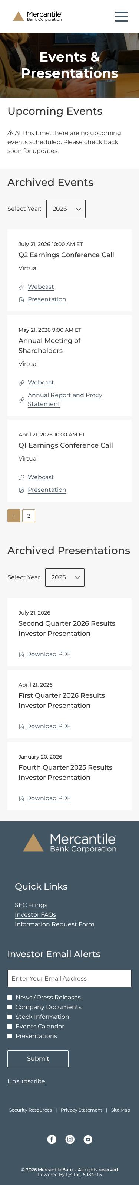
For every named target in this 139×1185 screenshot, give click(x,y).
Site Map (120, 1110)
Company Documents (49, 1007)
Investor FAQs (47, 915)
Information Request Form (66, 924)
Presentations (36, 1036)
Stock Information (42, 1017)
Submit (38, 1058)
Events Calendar (40, 1026)
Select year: (24, 208)
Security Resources (30, 1110)
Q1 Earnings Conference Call (66, 445)
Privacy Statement (81, 1110)
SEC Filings (43, 905)
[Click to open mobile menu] (121, 16)
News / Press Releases (48, 998)
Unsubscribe (26, 1081)
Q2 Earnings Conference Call (66, 255)
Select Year (23, 577)
